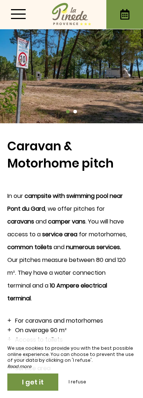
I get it (33, 382)
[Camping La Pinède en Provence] (72, 14)
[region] (71, 260)
